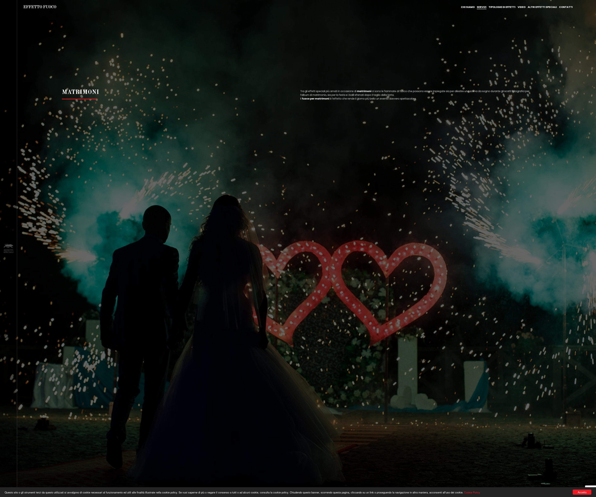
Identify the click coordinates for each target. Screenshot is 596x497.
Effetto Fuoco (39, 7)
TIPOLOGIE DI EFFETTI (502, 7)
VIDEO (522, 7)
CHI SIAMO (468, 7)
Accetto (582, 492)
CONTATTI (566, 7)
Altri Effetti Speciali (542, 7)
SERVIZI (481, 7)
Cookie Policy (472, 492)
